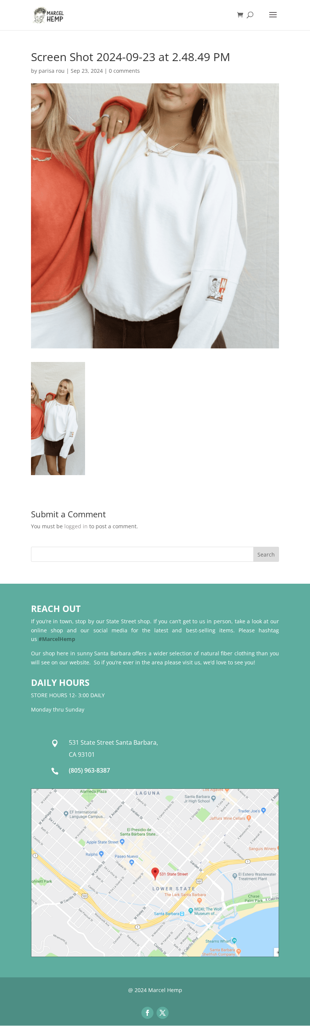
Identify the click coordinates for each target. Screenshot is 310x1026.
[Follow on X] (163, 1013)
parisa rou (52, 70)
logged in (76, 526)
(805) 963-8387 (89, 770)
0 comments (124, 70)
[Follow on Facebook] (147, 1013)
